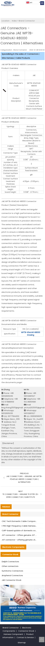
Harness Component (13, 634)
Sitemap (22, 642)
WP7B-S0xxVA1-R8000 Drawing (30, 333)
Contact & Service (25, 637)
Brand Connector (27, 20)
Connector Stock (26, 631)
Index (14, 20)
